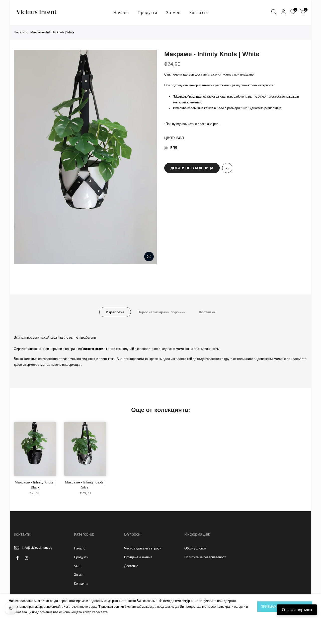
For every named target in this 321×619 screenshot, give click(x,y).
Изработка (115, 312)
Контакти (198, 12)
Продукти (147, 12)
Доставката (203, 74)
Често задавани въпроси (142, 548)
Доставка (207, 312)
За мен (173, 12)
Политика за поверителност (205, 557)
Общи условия (195, 548)
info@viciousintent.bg (37, 547)
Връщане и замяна (138, 557)
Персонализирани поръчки (161, 312)
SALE (77, 566)
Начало (121, 12)
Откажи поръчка (297, 609)
